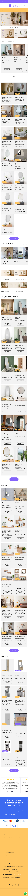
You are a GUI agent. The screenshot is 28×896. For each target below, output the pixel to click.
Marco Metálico (5, 291)
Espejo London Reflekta (18, 207)
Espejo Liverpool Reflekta (6, 58)
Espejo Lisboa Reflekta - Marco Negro (7, 434)
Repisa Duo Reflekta (6, 582)
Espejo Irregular (17, 57)
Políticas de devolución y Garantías (12, 838)
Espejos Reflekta (12, 891)
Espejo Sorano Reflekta (18, 164)
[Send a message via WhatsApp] (25, 893)
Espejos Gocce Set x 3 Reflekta (7, 142)
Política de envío (9, 894)
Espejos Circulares (19, 279)
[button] (2, 5)
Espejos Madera (18, 291)
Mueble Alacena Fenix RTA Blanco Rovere (20, 675)
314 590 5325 (17, 874)
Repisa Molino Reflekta (7, 557)
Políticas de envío (7, 841)
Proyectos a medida (8, 855)
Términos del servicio (21, 892)
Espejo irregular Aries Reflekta (20, 120)
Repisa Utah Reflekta (20, 636)
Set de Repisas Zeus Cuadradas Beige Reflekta (19, 584)
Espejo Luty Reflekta (6, 206)
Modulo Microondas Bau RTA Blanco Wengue (19, 756)
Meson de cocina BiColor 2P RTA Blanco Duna (20, 701)
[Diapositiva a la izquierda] (11, 76)
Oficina (16, 261)
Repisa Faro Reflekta (20, 557)
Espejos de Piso (5, 279)
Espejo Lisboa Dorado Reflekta (7, 465)
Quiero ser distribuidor (8, 852)
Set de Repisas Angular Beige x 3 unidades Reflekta (19, 503)
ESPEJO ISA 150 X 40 (6, 317)
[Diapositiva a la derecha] (16, 76)
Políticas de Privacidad (8, 835)
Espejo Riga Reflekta (20, 345)
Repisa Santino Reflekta (18, 531)
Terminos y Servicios (8, 844)
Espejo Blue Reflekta (6, 119)
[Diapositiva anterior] (10, 27)
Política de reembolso (19, 894)
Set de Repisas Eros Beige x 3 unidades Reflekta (6, 531)
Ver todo (14, 238)
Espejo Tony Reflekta (7, 345)
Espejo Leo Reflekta (19, 97)
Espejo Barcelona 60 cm (20, 403)
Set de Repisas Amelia (20, 610)
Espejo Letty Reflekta (6, 402)
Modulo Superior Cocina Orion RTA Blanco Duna (19, 729)
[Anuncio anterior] (2, 1)
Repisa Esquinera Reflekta (6, 503)
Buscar (4, 831)
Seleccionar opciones (20, 381)
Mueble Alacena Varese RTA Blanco (6, 728)
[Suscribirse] (23, 814)
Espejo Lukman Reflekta (18, 465)
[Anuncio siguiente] (25, 1)
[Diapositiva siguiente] (17, 27)
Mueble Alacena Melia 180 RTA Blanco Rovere (7, 675)
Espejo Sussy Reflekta (20, 373)
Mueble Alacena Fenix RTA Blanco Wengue (7, 755)
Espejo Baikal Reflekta (7, 229)
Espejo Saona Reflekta (7, 185)
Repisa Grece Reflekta (7, 636)
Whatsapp (5, 859)
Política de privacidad (11, 892)
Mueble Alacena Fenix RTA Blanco (7, 701)
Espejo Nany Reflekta (20, 185)
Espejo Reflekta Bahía (7, 163)
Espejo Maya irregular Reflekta (7, 98)
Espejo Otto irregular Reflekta (20, 142)
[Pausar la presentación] (26, 27)
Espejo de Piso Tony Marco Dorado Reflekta (6, 375)
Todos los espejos (5, 262)
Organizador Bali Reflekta (6, 611)
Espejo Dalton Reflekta (20, 433)
